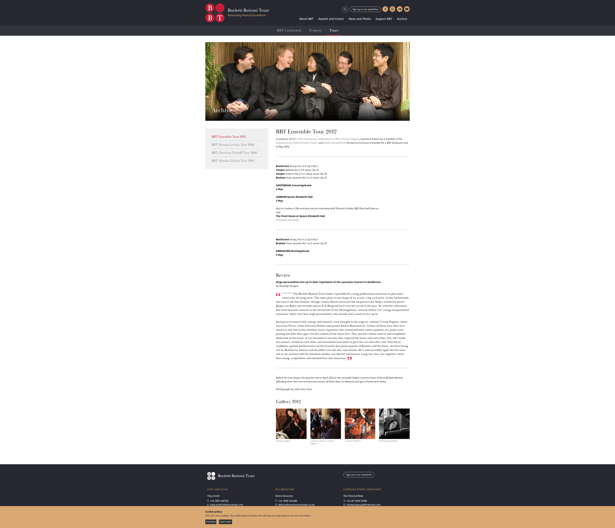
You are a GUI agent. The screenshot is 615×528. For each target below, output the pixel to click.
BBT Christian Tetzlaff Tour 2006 (234, 153)
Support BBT (384, 19)
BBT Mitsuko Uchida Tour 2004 (233, 161)
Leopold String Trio (286, 143)
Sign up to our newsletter (365, 9)
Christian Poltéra (308, 143)
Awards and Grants (331, 19)
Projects (315, 30)
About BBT (306, 19)
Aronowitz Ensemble (287, 220)
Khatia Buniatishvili (335, 143)
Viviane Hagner (350, 139)
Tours (333, 30)
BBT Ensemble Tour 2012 (229, 137)
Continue (210, 521)
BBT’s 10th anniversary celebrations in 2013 (316, 139)
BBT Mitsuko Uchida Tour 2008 (233, 145)
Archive (402, 19)
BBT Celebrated (289, 30)
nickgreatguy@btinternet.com (363, 505)
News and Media (360, 19)
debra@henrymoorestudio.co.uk (296, 505)
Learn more (225, 521)
